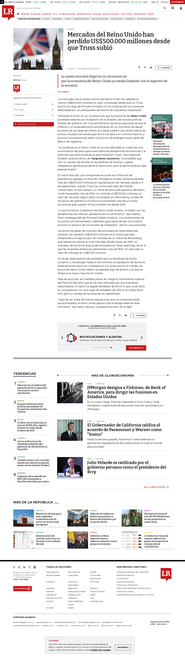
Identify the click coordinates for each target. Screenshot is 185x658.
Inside (92, 595)
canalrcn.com (48, 625)
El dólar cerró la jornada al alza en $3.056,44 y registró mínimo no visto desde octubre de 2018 (32, 426)
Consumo (50, 582)
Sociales (49, 608)
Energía (20, 401)
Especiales (72, 588)
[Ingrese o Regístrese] (181, 8)
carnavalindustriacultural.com (26, 625)
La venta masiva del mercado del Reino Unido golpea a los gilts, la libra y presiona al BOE (162, 191)
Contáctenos (122, 578)
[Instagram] (30, 568)
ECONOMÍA (36, 14)
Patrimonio (57, 19)
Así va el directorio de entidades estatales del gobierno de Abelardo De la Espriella (32, 445)
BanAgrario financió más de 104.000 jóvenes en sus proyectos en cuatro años (156, 517)
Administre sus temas (26, 124)
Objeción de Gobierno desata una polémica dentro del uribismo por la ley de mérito (103, 517)
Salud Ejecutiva (96, 601)
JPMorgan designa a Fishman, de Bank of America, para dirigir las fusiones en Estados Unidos (126, 392)
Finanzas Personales (77, 591)
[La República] (8, 13)
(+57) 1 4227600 (20, 579)
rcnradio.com (62, 625)
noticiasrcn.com (78, 625)
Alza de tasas (117, 19)
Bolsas (20, 419)
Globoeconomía (97, 591)
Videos (71, 608)
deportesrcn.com (124, 625)
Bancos (147, 511)
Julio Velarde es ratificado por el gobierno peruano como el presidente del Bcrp (126, 467)
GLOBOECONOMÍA (67, 14)
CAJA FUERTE (127, 14)
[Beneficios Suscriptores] (173, 8)
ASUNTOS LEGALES (110, 14)
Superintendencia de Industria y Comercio (135, 595)
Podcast (49, 601)
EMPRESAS (47, 14)
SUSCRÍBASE (177, 2)
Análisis (93, 572)
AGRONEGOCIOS (84, 14)
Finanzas (50, 591)
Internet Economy (54, 598)
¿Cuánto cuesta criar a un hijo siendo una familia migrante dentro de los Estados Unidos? (33, 463)
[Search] (164, 8)
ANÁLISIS (97, 14)
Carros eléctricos (81, 19)
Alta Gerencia (74, 572)
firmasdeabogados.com (89, 622)
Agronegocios (52, 572)
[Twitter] (145, 67)
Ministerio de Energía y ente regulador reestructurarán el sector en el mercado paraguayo (48, 519)
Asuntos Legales (53, 575)
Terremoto (130, 19)
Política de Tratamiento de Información (134, 588)
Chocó (46, 19)
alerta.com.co (107, 625)
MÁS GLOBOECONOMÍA (155, 487)
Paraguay (40, 511)
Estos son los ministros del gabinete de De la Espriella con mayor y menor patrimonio (32, 389)
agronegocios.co (43, 622)
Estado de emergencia (147, 19)
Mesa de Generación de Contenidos (132, 572)
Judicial (93, 511)
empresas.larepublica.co (65, 622)
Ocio (92, 598)
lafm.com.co (93, 625)
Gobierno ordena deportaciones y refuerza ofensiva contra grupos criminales (103, 540)
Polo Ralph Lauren (100, 19)
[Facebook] (139, 67)
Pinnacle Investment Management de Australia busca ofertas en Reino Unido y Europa (161, 147)
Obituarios (72, 598)
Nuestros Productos (125, 575)
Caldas (68, 19)
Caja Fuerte (73, 575)
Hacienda (21, 382)
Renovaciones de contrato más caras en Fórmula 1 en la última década (48, 540)
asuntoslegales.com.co (23, 622)
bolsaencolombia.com (113, 622)
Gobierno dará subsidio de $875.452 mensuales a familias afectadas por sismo (33, 479)
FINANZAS (25, 14)
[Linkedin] (151, 67)
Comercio (148, 532)
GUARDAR (165, 68)
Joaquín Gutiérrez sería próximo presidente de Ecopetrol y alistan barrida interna (32, 408)
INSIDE (151, 14)
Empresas (50, 588)
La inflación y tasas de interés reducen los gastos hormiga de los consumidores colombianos (156, 541)
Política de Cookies (101, 650)
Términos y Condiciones (127, 585)
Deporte (40, 532)
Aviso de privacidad (125, 582)
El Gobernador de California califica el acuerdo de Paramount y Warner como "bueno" (124, 430)
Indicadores (51, 595)
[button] (61, 338)
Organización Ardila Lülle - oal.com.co (160, 623)
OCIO (55, 14)
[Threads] (35, 568)
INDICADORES (140, 14)
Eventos (93, 588)
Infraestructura (74, 595)
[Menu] (18, 14)
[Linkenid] (25, 568)
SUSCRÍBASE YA (136, 348)
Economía (94, 582)
